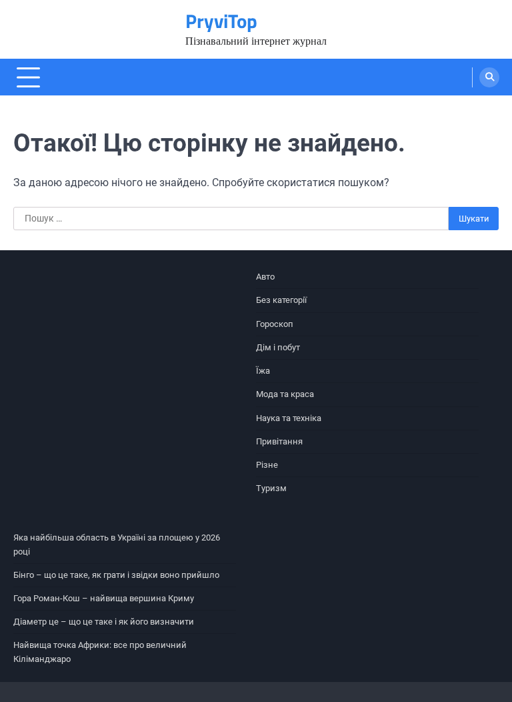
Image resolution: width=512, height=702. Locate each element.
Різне (267, 465)
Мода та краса (285, 394)
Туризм (271, 488)
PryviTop (221, 21)
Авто (265, 277)
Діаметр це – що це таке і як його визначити (103, 622)
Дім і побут (278, 347)
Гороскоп (274, 324)
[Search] (489, 77)
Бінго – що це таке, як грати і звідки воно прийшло (116, 575)
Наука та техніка (288, 418)
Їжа (263, 371)
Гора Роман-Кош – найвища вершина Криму (103, 598)
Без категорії (281, 300)
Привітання (279, 441)
